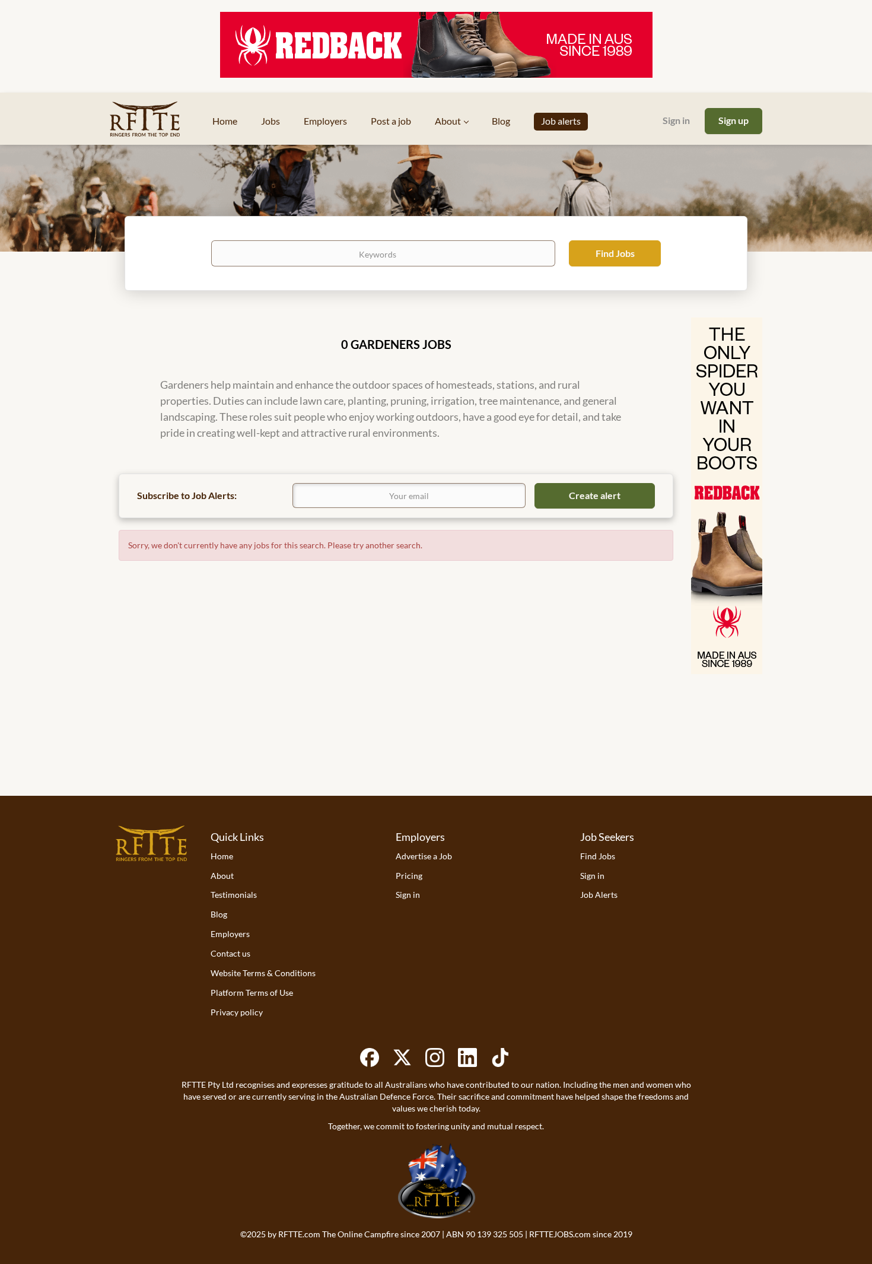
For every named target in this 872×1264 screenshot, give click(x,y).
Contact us (230, 953)
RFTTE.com (299, 1234)
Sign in (676, 120)
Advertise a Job (424, 856)
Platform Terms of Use (252, 992)
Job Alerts (599, 895)
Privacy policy (237, 1012)
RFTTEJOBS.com (560, 1234)
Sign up (733, 120)
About (222, 876)
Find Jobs (615, 253)
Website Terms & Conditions (263, 973)
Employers (230, 934)
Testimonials (234, 895)
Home (222, 856)
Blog (219, 914)
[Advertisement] (436, 748)
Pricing (409, 876)
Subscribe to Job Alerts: (187, 495)
